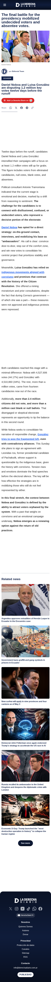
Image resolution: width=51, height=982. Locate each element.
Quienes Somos (25, 927)
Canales (25, 949)
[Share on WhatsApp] (11, 108)
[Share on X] (16, 108)
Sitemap (25, 953)
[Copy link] (32, 108)
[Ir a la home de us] (25, 5)
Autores (25, 930)
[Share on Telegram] (27, 108)
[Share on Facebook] (22, 108)
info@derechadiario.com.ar (25, 968)
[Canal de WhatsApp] (34, 909)
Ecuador (7, 78)
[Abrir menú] (4, 5)
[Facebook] (40, 909)
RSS (25, 957)
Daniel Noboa (9, 227)
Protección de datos (25, 945)
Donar (25, 934)
